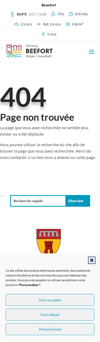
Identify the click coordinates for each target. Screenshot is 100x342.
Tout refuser (50, 314)
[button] (91, 260)
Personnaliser (50, 329)
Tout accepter (50, 299)
